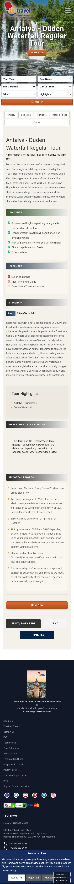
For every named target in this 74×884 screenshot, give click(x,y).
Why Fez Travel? (11, 726)
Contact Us (8, 732)
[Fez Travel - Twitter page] (17, 795)
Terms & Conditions (13, 759)
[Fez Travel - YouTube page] (26, 795)
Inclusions (26, 115)
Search (39, 102)
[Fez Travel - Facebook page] (7, 795)
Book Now (37, 605)
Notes (37, 122)
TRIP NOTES (37, 634)
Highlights (42, 115)
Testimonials (9, 742)
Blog (5, 780)
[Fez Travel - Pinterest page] (35, 795)
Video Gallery (10, 753)
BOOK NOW (37, 52)
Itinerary (11, 115)
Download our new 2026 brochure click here (37, 701)
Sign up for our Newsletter (16, 786)
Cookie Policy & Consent (15, 775)
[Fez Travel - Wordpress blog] (45, 795)
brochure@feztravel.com (37, 711)
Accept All (16, 877)
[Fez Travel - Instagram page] (54, 795)
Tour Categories (11, 748)
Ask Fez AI (61, 874)
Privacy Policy (10, 770)
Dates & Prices (59, 115)
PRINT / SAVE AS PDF (23, 623)
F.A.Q (55, 623)
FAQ (5, 737)
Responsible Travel (13, 764)
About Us (8, 721)
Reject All (33, 877)
